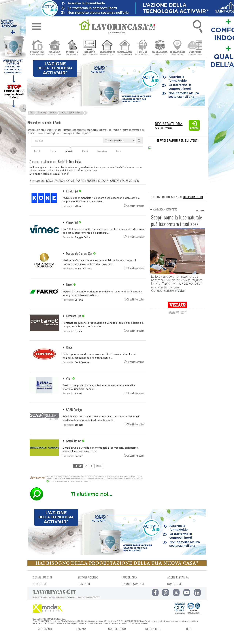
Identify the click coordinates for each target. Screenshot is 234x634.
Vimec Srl (72, 222)
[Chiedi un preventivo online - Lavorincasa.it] (86, 500)
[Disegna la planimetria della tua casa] (90, 47)
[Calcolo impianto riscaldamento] (107, 47)
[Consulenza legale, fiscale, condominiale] (160, 47)
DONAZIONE (174, 583)
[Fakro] (44, 298)
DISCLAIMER (153, 629)
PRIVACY (81, 629)
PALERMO (127, 180)
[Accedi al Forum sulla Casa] (142, 47)
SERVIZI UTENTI (42, 577)
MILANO (59, 180)
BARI (136, 180)
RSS (188, 629)
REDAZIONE (40, 583)
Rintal (69, 347)
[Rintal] (44, 361)
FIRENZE (90, 180)
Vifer (69, 378)
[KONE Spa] (44, 205)
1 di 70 (78, 465)
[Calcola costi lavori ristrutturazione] (55, 47)
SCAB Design (74, 410)
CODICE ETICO (117, 629)
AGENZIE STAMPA (178, 577)
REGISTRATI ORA (168, 124)
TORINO (80, 180)
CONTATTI (84, 583)
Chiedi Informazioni (135, 206)
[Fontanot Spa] (44, 330)
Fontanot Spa (74, 316)
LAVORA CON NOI (133, 583)
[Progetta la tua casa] (117, 565)
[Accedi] (194, 130)
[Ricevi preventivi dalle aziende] (37, 47)
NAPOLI (70, 180)
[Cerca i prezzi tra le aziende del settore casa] (177, 47)
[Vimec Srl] (44, 236)
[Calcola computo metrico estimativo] (195, 47)
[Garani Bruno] (44, 455)
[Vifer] (44, 392)
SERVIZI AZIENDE (88, 577)
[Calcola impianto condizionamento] (125, 47)
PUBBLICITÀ (129, 577)
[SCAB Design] (44, 423)
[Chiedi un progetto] (72, 47)
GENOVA (114, 180)
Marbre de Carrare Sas (79, 254)
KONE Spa (72, 191)
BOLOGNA (102, 180)
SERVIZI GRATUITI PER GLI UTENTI (177, 140)
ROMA (49, 180)
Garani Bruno (74, 441)
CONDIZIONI (45, 629)
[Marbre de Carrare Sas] (44, 267)
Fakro (69, 285)
